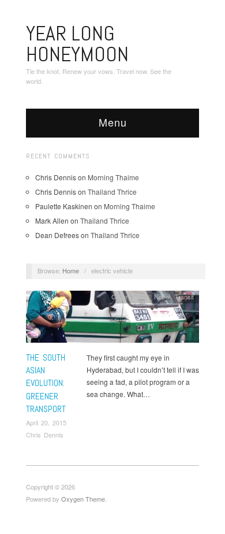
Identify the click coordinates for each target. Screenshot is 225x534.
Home (70, 270)
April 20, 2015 (46, 422)
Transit (184, 296)
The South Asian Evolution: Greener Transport (46, 383)
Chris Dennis (44, 434)
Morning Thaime (113, 177)
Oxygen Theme (83, 498)
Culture (121, 296)
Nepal (162, 296)
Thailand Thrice (112, 191)
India (142, 296)
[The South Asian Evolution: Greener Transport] (112, 320)
